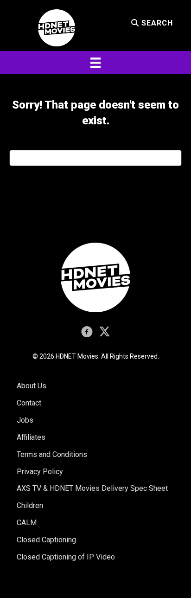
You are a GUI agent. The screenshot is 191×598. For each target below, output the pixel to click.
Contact (29, 403)
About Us (31, 385)
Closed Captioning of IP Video (66, 557)
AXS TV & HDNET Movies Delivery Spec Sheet (92, 488)
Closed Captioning (46, 539)
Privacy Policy (40, 471)
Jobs (25, 420)
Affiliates (31, 437)
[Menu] (95, 62)
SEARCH (156, 23)
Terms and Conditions (52, 454)
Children (30, 505)
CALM (27, 522)
